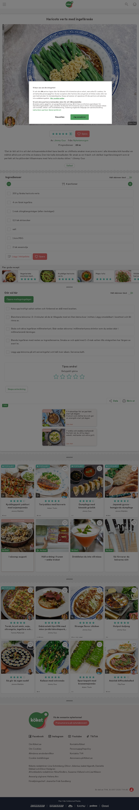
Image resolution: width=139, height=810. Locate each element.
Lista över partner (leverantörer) (47, 110)
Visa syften (59, 117)
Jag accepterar (79, 117)
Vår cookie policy (57, 98)
